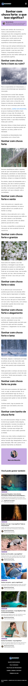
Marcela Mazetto (9, 22)
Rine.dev (24, 680)
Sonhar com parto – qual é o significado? (12, 582)
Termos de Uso (14, 673)
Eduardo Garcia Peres (9, 530)
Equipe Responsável (14, 662)
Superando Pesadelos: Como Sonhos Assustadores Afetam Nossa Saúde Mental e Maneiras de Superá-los (13, 495)
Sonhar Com (4, 521)
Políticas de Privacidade (14, 667)
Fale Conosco (14, 665)
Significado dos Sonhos (9, 500)
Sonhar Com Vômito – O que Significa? (11, 640)
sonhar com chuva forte (19, 109)
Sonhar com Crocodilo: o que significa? (11, 554)
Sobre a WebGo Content (14, 670)
